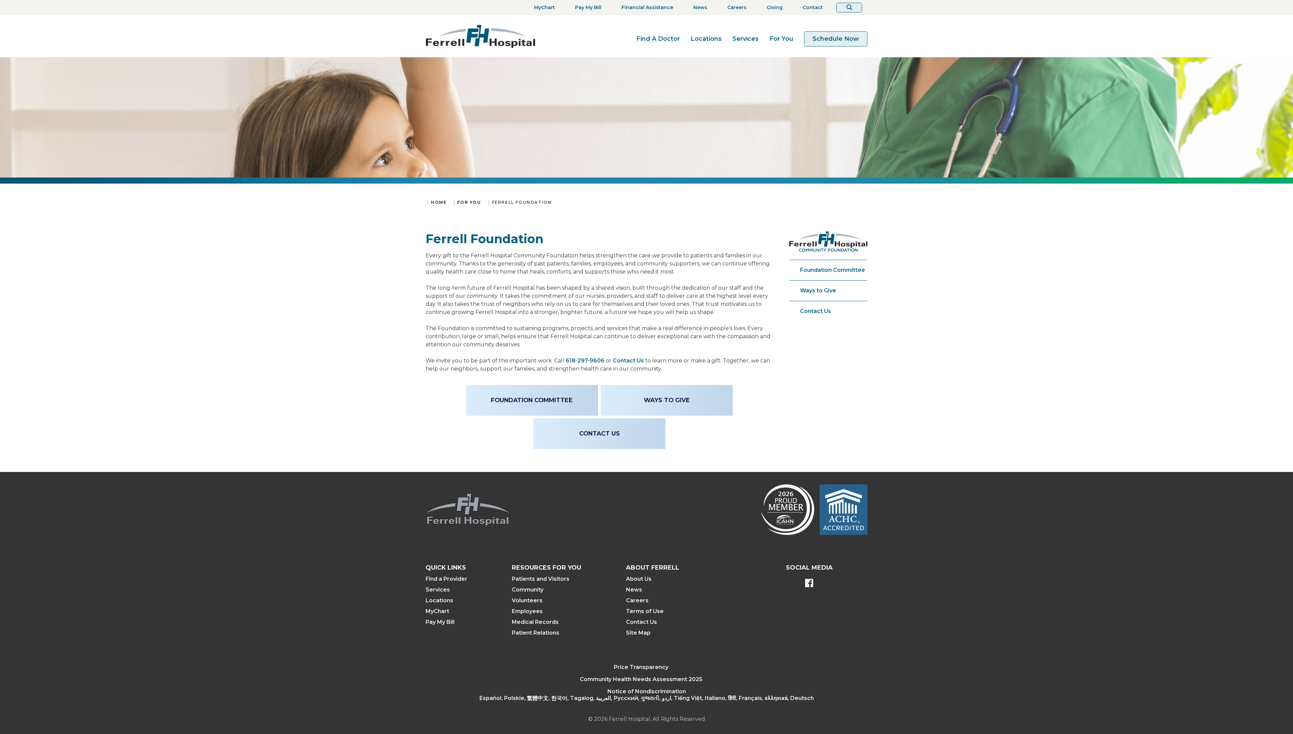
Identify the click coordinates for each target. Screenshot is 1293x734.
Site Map (638, 633)
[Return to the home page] (480, 36)
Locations (706, 38)
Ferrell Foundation (522, 202)
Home (438, 202)
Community (527, 589)
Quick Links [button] (446, 567)
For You (781, 38)
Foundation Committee (832, 270)
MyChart (437, 611)
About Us (639, 579)
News (634, 589)
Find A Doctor (658, 38)
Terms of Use (645, 611)
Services (745, 38)
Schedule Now (836, 38)
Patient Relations (535, 633)
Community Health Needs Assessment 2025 (641, 679)
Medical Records (535, 622)
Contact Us (628, 360)
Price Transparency (641, 667)
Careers (637, 600)
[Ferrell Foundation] (828, 241)
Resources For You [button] (546, 567)
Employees (527, 611)
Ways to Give (818, 290)
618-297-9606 (585, 360)
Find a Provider (446, 579)
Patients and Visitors (540, 579)
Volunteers (527, 600)
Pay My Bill (440, 622)
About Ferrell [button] (652, 567)
